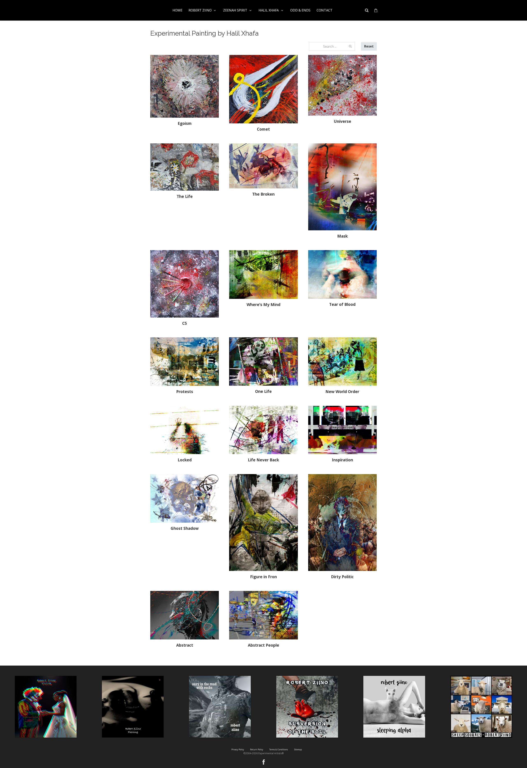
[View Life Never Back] (263, 430)
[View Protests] (184, 361)
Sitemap (298, 749)
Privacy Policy (237, 749)
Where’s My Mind (263, 304)
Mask (342, 236)
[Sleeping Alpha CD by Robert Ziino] (394, 707)
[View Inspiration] (342, 430)
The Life (185, 196)
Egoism (185, 123)
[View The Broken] (263, 165)
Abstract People (263, 645)
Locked (185, 460)
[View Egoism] (184, 86)
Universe (342, 121)
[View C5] (184, 283)
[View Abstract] (184, 615)
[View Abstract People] (263, 615)
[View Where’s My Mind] (263, 274)
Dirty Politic (342, 576)
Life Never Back (263, 460)
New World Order (342, 391)
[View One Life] (263, 361)
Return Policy (256, 749)
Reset (369, 46)
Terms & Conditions (278, 749)
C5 (184, 323)
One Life (263, 391)
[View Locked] (184, 430)
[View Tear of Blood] (342, 274)
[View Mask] (342, 186)
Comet (263, 129)
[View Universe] (342, 85)
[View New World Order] (342, 361)
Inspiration (342, 460)
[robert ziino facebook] (263, 760)
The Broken (263, 194)
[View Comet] (263, 89)
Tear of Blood (342, 304)
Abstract (184, 645)
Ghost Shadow (185, 528)
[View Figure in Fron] (263, 522)
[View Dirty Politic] (342, 522)
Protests (184, 391)
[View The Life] (184, 167)
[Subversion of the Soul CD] (307, 707)
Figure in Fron (263, 576)
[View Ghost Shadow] (184, 498)
